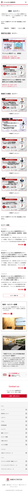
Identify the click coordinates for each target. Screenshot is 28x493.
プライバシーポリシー (14, 486)
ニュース (3, 429)
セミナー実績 (21, 28)
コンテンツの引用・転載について (9, 461)
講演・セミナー (5, 433)
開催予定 (6, 28)
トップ (2, 409)
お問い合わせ (9, 484)
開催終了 (13, 28)
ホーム (3, 5)
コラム (2, 421)
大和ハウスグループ (22, 484)
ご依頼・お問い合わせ (14, 396)
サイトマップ (15, 484)
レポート (3, 417)
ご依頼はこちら (6, 313)
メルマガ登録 (4, 444)
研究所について (5, 413)
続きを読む (21, 244)
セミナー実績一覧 (14, 295)
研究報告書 (4, 425)
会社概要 (3, 484)
